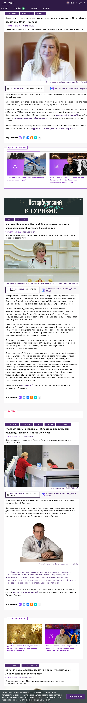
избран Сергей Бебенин (24, 592)
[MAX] (20, 137)
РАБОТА (40, 13)
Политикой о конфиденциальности (34, 700)
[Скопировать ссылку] (39, 138)
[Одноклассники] (31, 137)
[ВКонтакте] (28, 137)
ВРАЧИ (38, 424)
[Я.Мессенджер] (35, 137)
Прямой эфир (77, 3)
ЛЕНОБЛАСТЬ (64, 424)
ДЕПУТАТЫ (21, 219)
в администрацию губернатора (30, 118)
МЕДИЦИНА (26, 424)
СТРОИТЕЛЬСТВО (30, 665)
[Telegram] (24, 137)
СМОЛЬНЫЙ (12, 13)
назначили (26, 385)
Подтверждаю (76, 696)
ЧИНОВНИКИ (26, 13)
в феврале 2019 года (66, 115)
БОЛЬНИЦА (12, 424)
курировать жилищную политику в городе (52, 129)
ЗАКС (10, 219)
